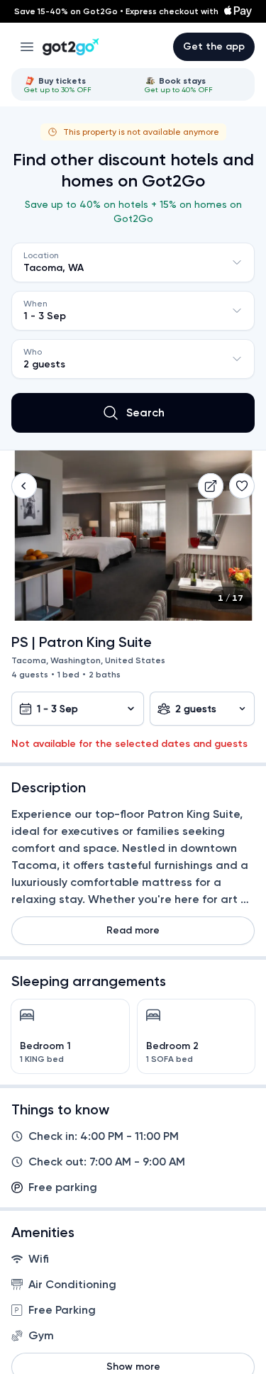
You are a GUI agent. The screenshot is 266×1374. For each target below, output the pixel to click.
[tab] (73, 84)
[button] (24, 486)
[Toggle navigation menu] (27, 46)
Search (145, 412)
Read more (133, 930)
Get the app (214, 46)
